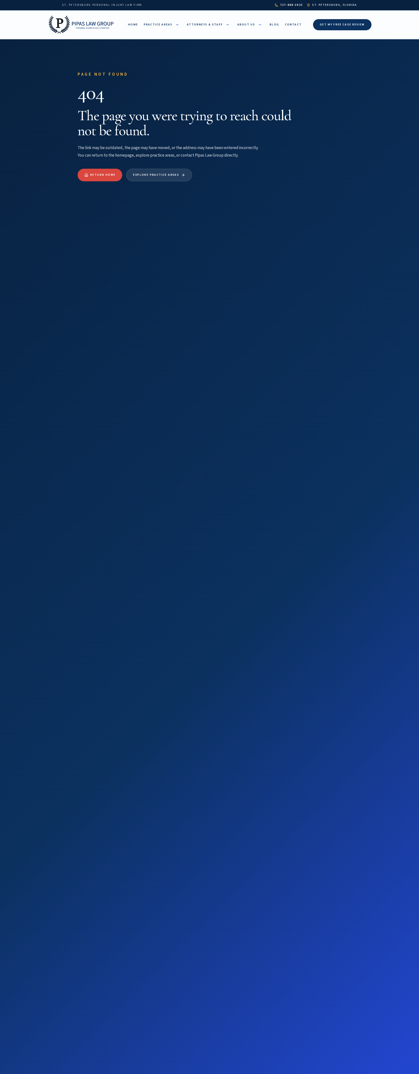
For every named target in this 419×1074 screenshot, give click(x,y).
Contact (293, 25)
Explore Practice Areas (156, 175)
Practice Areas (158, 25)
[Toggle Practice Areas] (177, 25)
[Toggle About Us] (260, 25)
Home (133, 25)
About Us (246, 25)
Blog (274, 25)
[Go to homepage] (82, 24)
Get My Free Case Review (342, 25)
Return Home (102, 175)
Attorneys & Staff (205, 25)
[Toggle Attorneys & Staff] (228, 25)
